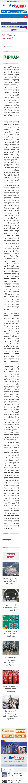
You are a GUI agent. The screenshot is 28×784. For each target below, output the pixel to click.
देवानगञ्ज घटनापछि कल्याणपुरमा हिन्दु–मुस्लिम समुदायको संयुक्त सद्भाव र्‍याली (10, 715)
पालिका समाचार (8, 47)
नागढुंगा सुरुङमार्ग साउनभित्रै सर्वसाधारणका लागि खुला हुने (10, 607)
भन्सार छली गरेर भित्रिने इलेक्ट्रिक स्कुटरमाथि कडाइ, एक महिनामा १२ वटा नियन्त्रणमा (10, 661)
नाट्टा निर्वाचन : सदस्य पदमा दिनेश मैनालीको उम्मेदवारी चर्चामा (10, 634)
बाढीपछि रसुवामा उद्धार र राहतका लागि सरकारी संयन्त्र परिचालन (10, 581)
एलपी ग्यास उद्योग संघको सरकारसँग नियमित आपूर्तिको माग (10, 689)
